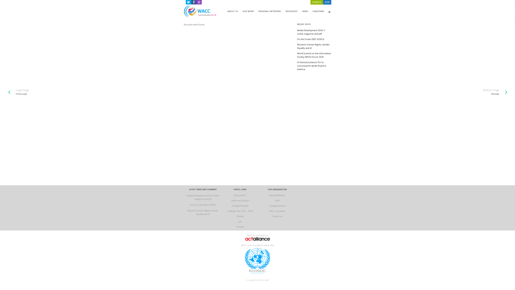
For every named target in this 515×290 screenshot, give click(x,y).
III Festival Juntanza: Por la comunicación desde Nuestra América (311, 66)
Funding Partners (277, 205)
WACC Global (264, 280)
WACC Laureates (277, 211)
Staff (277, 200)
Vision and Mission (240, 200)
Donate (240, 226)
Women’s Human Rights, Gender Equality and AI (202, 212)
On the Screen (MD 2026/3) (310, 39)
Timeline (240, 216)
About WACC (240, 195)
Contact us (277, 216)
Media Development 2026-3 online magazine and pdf (202, 197)
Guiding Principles (240, 205)
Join (240, 221)
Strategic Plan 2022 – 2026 (240, 211)
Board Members (277, 195)
